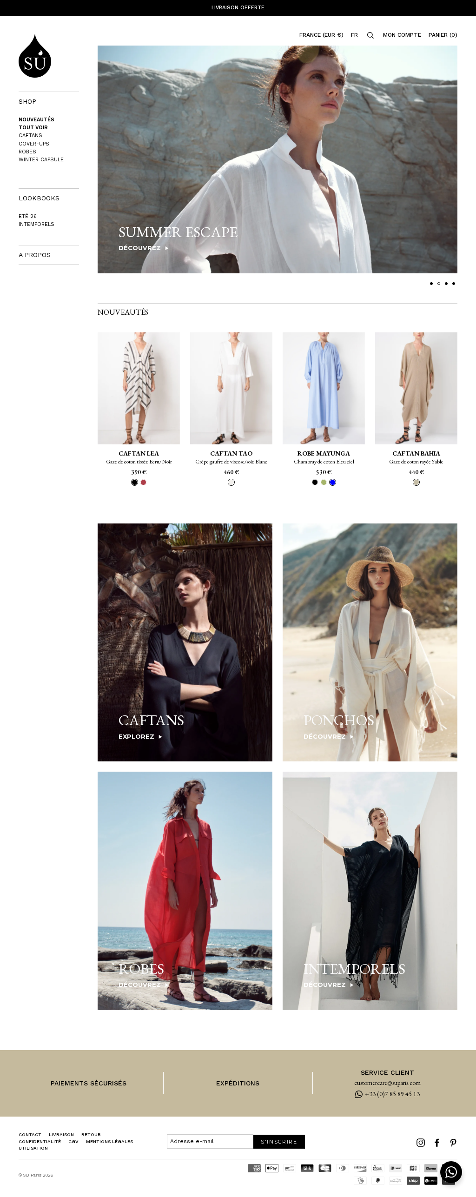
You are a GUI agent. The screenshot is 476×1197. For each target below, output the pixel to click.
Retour (91, 1134)
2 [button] (438, 283)
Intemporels (36, 224)
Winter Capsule (41, 160)
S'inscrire (279, 1141)
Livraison (61, 1134)
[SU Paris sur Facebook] (437, 1142)
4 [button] (453, 283)
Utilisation (33, 1148)
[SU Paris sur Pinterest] (453, 1142)
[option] (238, 8)
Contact (30, 1134)
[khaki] (324, 482)
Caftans (30, 135)
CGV (73, 1141)
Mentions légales (109, 1141)
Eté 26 (28, 216)
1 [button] (431, 283)
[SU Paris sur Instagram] (420, 1142)
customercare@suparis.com (387, 1083)
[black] (315, 482)
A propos (35, 254)
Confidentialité (40, 1141)
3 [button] (446, 283)
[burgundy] (143, 482)
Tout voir (33, 128)
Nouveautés (36, 120)
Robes (27, 152)
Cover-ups (34, 144)
